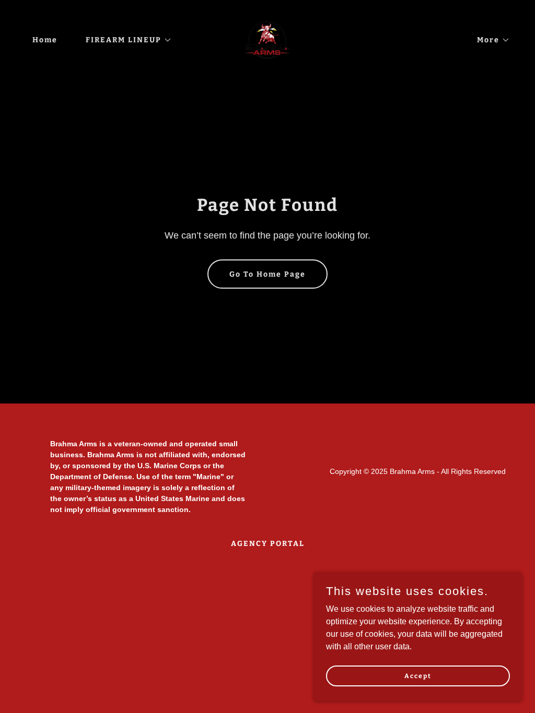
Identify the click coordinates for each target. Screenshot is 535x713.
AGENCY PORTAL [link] (268, 543)
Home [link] (44, 39)
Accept (418, 675)
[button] (125, 40)
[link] (267, 39)
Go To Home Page (267, 274)
